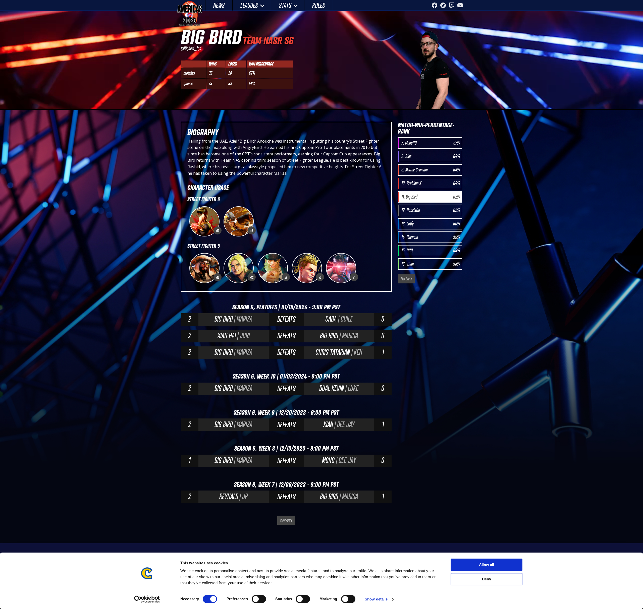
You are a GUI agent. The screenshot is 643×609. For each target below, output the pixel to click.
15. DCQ (430, 251)
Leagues (249, 5)
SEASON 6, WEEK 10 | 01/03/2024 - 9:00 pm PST (286, 376)
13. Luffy (430, 224)
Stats (285, 5)
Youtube (460, 5)
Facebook (434, 5)
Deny (486, 579)
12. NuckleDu (430, 210)
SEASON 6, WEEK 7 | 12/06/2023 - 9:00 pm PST (286, 484)
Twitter (443, 5)
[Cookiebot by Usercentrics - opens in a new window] (147, 599)
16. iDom (430, 264)
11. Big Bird (430, 197)
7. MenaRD (430, 143)
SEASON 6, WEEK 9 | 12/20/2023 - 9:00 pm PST (286, 412)
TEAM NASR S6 (268, 40)
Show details (376, 599)
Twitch (451, 5)
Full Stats (406, 278)
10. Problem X (430, 183)
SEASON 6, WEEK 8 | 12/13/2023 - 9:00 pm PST (286, 448)
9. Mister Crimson (430, 170)
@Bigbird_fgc (191, 48)
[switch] (259, 599)
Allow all (486, 565)
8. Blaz (430, 156)
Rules (318, 5)
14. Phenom (430, 237)
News (219, 5)
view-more (286, 520)
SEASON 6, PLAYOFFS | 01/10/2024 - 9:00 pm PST (286, 307)
